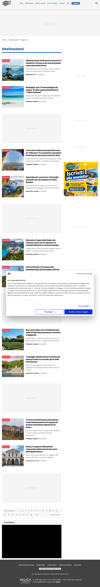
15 (5, 515)
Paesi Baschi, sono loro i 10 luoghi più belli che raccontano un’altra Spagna (42, 179)
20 (24, 515)
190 (36, 515)
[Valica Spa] (25, 583)
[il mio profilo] (68, 4)
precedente (10, 511)
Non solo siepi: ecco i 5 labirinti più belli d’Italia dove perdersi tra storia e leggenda (43, 332)
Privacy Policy (40, 565)
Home (4, 40)
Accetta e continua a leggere (78, 312)
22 (31, 515)
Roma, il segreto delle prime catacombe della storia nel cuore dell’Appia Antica (41, 449)
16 (9, 515)
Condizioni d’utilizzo (65, 565)
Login (76, 3)
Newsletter (77, 565)
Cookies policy (51, 565)
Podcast (62, 3)
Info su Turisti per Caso (26, 565)
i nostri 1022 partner (19, 283)
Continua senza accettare (84, 274)
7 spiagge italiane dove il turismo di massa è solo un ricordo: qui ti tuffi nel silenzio (43, 359)
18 (16, 515)
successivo (53, 515)
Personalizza (48, 312)
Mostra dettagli (83, 306)
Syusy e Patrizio (52, 3)
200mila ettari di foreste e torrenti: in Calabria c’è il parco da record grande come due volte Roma (43, 63)
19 (20, 515)
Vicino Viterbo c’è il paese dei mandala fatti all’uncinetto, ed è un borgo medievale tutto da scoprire (42, 269)
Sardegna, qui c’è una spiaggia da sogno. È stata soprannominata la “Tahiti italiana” (42, 89)
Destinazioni (29, 3)
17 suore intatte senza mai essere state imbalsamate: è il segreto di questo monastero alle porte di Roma (42, 423)
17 (12, 515)
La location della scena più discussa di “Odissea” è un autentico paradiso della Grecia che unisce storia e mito (43, 152)
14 (56, 511)
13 (53, 511)
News (21, 3)
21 (27, 515)
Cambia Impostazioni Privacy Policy (50, 569)
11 (47, 511)
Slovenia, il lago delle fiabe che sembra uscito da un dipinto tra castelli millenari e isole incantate (42, 242)
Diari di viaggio (40, 3)
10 (43, 511)
